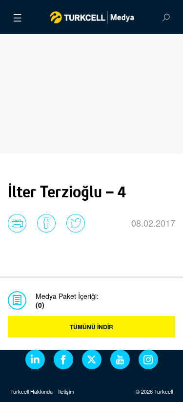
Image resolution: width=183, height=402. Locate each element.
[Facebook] (63, 359)
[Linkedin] (35, 359)
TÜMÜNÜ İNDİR (91, 326)
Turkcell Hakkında (31, 391)
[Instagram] (148, 359)
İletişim (66, 391)
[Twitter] (92, 359)
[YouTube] (120, 359)
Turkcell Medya (91, 17)
